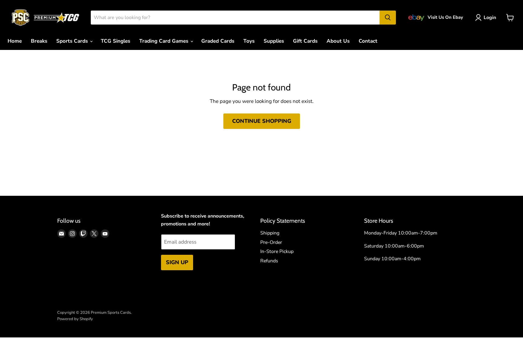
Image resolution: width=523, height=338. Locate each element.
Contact (368, 41)
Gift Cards (305, 41)
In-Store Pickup (277, 251)
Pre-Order (271, 242)
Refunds (269, 261)
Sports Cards (72, 41)
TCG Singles (115, 41)
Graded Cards (217, 41)
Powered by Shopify (75, 319)
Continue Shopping (261, 121)
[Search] (388, 18)
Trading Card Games (164, 41)
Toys (249, 41)
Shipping (269, 233)
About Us (338, 41)
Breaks (39, 41)
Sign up (177, 262)
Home (15, 41)
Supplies (274, 41)
